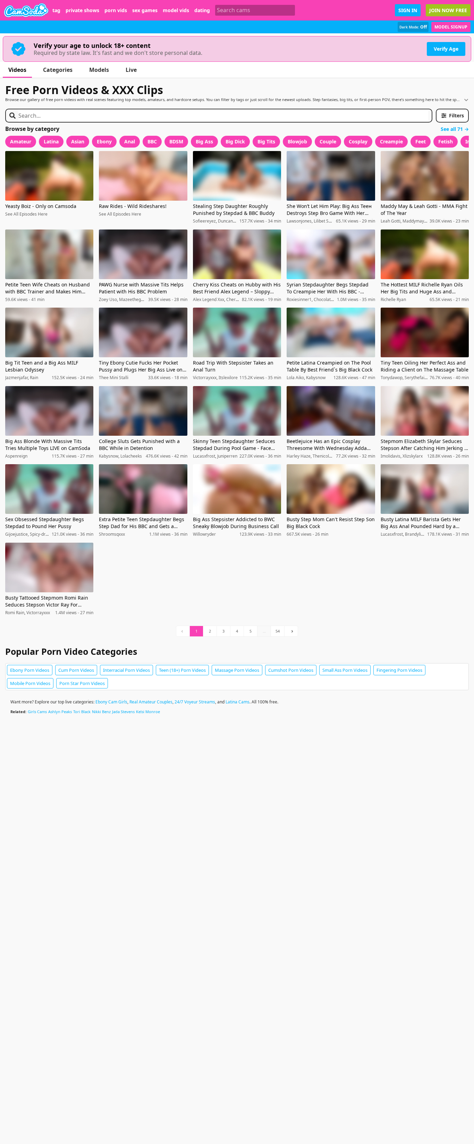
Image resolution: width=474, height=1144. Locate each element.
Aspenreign (16, 456)
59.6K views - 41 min (24, 299)
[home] (26, 10)
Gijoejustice (16, 534)
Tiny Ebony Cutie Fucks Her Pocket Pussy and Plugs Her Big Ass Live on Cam (141, 366)
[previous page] (183, 631)
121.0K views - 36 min (72, 534)
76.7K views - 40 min (449, 377)
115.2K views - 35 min (260, 377)
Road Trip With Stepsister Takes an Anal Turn (233, 366)
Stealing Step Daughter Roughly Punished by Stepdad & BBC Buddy (233, 209)
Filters (456, 115)
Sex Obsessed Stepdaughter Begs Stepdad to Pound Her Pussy (44, 522)
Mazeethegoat (133, 299)
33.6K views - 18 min (167, 377)
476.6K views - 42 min (166, 456)
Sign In (407, 10)
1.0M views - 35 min (356, 299)
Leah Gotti (390, 221)
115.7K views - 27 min (72, 456)
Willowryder (204, 534)
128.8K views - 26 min (448, 456)
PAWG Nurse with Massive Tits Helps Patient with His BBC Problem (141, 288)
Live (131, 70)
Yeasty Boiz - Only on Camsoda (40, 206)
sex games (145, 10)
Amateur (20, 141)
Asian (77, 141)
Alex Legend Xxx (208, 299)
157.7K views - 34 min (260, 221)
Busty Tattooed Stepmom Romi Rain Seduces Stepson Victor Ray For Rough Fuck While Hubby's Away (46, 601)
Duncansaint (230, 221)
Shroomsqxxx (112, 534)
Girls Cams (37, 711)
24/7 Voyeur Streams (195, 702)
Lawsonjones (299, 221)
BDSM (176, 141)
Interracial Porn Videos (126, 670)
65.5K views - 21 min (449, 299)
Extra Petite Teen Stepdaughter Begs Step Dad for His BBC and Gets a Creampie (141, 523)
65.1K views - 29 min (355, 221)
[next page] (291, 631)
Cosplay (358, 141)
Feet (420, 141)
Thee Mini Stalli (113, 378)
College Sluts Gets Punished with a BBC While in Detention (139, 444)
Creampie (391, 141)
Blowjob (297, 141)
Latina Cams (237, 702)
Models (99, 70)
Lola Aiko (295, 378)
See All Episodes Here (26, 214)
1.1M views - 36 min (168, 534)
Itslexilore (228, 378)
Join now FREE (448, 10)
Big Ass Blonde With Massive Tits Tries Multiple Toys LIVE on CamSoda (47, 444)
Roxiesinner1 (299, 299)
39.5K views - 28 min (167, 299)
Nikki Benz (101, 711)
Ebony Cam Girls (111, 702)
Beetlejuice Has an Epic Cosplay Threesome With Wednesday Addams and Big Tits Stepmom (330, 445)
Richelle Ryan (393, 299)
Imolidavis (390, 456)
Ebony (104, 141)
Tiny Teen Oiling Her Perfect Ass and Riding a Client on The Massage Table (424, 366)
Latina (51, 141)
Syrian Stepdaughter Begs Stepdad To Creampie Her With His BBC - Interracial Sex (328, 288)
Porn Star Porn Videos (82, 683)
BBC (152, 141)
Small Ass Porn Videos (344, 670)
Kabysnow (315, 378)
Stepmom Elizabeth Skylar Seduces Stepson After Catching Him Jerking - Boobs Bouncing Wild (423, 445)
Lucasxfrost (204, 456)
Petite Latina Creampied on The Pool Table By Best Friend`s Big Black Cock (329, 366)
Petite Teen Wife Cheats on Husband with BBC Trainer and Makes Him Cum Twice (47, 288)
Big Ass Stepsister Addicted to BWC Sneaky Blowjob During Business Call (236, 522)
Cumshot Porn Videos (290, 670)
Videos (17, 70)
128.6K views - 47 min (354, 377)
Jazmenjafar (16, 378)
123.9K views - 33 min (260, 534)
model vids (176, 10)
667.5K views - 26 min (307, 534)
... (264, 631)
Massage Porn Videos (237, 670)
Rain (34, 378)
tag (56, 10)
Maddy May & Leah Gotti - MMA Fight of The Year (424, 209)
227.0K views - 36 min (260, 456)
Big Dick (235, 141)
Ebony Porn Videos (29, 670)
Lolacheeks (131, 456)
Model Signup (450, 27)
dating (202, 10)
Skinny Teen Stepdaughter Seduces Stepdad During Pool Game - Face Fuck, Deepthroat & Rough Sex (234, 445)
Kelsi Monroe (148, 711)
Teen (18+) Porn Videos (182, 670)
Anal (129, 141)
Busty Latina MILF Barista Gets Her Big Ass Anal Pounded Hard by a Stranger (421, 523)
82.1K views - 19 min (261, 299)
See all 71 (452, 129)
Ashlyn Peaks (60, 711)
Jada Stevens (123, 711)
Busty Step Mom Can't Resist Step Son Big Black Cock (331, 522)
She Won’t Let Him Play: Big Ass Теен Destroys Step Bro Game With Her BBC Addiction (329, 210)
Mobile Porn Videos (30, 683)
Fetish (445, 141)
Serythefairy (416, 378)
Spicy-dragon (42, 534)
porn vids (115, 10)
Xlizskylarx (413, 456)
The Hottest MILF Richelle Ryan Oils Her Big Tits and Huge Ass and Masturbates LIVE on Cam (422, 288)
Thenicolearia (326, 456)
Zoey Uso (108, 299)
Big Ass (204, 141)
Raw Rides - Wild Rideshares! (133, 206)
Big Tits (266, 141)
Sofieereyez (204, 221)
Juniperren (227, 456)
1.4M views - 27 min (74, 612)
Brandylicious (418, 534)
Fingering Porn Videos (399, 670)
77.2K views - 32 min (355, 456)
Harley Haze (299, 456)
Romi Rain (14, 613)
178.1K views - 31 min (448, 534)
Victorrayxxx (205, 378)
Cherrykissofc (239, 299)
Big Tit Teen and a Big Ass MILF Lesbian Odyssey (41, 366)
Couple (328, 141)
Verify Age (446, 48)
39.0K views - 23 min (449, 221)
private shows (82, 10)
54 (278, 631)
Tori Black (82, 711)
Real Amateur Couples (150, 702)
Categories (58, 70)
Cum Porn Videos (76, 670)
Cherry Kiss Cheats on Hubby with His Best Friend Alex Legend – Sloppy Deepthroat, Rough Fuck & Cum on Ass (237, 288)
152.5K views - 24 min (72, 377)
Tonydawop (392, 378)
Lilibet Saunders (329, 221)
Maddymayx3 (416, 221)
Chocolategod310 (331, 299)
